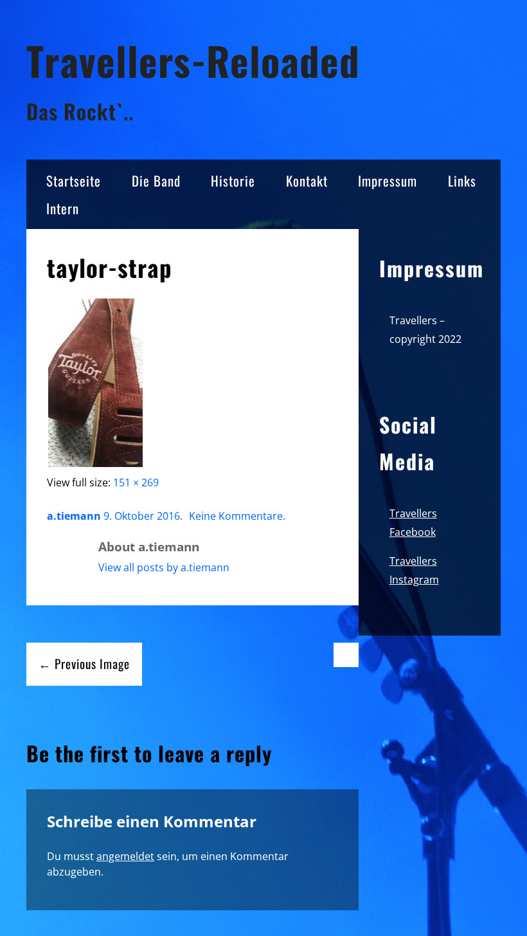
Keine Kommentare (236, 516)
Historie (233, 180)
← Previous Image (84, 663)
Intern (62, 208)
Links (462, 180)
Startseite (73, 180)
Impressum (387, 180)
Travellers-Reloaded (193, 60)
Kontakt (307, 180)
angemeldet (125, 856)
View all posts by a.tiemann (163, 567)
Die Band (156, 180)
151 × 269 (136, 482)
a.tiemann (74, 516)
